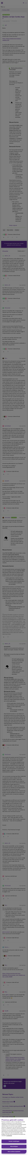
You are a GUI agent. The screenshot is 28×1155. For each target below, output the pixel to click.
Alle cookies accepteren (14, 1151)
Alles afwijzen (14, 1146)
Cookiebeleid (9, 1135)
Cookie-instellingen (14, 1141)
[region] (14, 1136)
